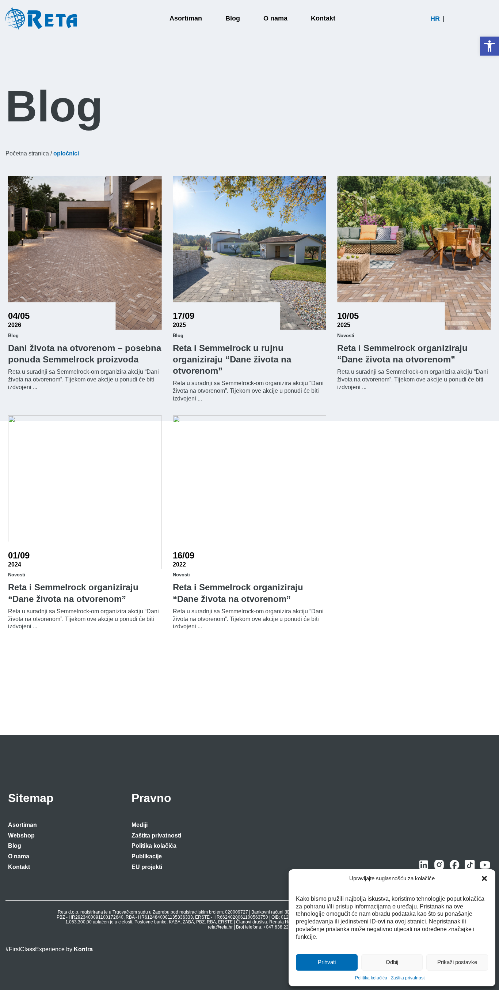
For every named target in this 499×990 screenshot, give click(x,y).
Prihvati (327, 962)
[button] (489, 46)
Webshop (21, 835)
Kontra (83, 949)
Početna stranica (27, 153)
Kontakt (19, 867)
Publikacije (147, 856)
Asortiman (22, 825)
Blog (14, 846)
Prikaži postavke (457, 962)
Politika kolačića (371, 977)
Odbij (392, 962)
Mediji (140, 825)
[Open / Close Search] (490, 18)
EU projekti (147, 867)
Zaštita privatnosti (408, 977)
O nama (18, 856)
